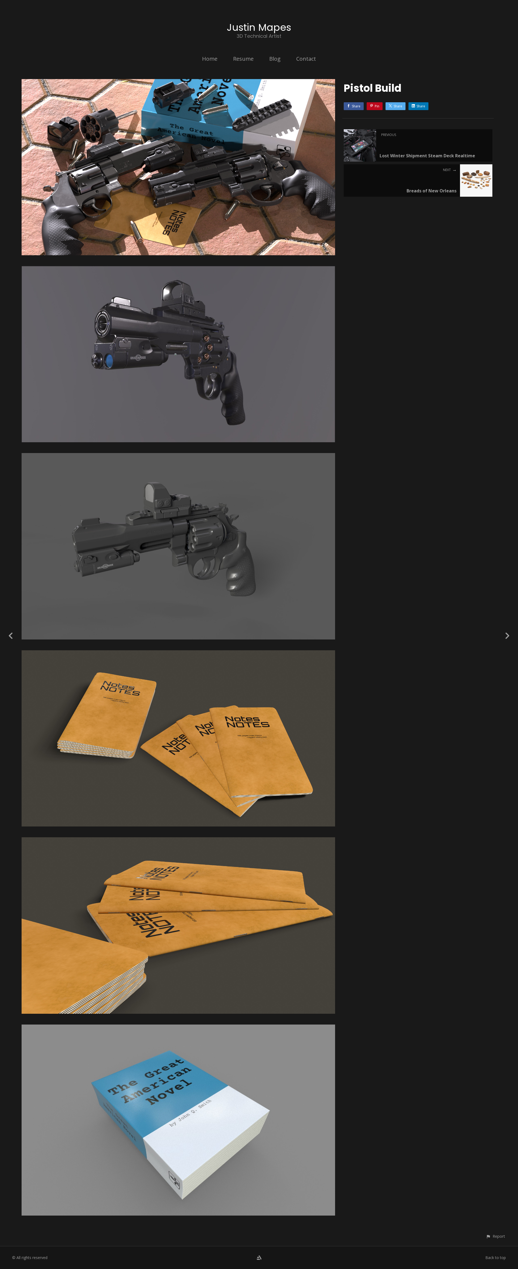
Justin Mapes (259, 27)
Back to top (495, 1257)
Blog (275, 58)
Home (209, 58)
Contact (306, 58)
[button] (495, 1236)
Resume (243, 58)
